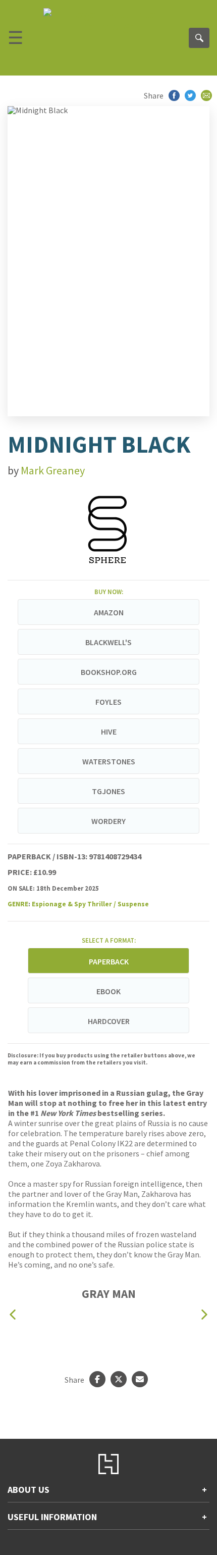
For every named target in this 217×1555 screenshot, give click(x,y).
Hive (109, 731)
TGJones (108, 791)
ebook (108, 991)
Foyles (108, 702)
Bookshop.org (109, 672)
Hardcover (109, 1021)
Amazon (109, 612)
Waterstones (108, 761)
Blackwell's (108, 642)
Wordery (108, 821)
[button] (13, 1314)
